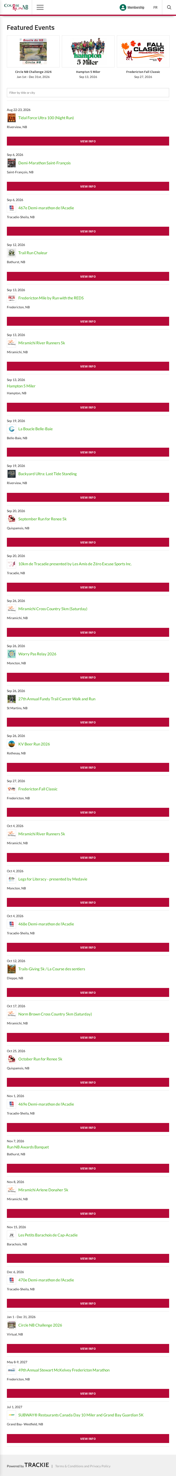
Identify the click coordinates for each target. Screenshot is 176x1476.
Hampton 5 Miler (21, 385)
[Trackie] (37, 1466)
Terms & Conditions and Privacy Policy (82, 1466)
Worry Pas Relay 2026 (37, 653)
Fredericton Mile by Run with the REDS (51, 297)
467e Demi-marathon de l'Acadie (46, 207)
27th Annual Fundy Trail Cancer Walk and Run (56, 698)
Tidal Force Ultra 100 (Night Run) (46, 117)
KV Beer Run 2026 (34, 744)
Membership (136, 7)
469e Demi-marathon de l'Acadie (46, 1104)
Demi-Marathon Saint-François (44, 162)
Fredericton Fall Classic (38, 788)
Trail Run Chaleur (32, 252)
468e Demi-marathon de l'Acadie (46, 923)
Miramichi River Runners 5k (41, 342)
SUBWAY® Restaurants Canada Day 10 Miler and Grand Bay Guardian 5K (81, 1415)
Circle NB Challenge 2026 (40, 1325)
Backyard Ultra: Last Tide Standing (47, 473)
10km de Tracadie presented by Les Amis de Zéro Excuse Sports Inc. (75, 563)
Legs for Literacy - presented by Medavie (52, 879)
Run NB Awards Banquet (28, 1147)
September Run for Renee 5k (42, 518)
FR (155, 7)
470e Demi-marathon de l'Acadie (46, 1279)
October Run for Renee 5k (40, 1059)
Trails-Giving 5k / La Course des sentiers (51, 968)
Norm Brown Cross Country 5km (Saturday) (55, 1014)
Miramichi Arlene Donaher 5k (43, 1189)
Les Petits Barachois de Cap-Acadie (48, 1235)
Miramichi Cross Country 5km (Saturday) (52, 608)
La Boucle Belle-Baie (35, 428)
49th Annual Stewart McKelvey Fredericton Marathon (64, 1370)
